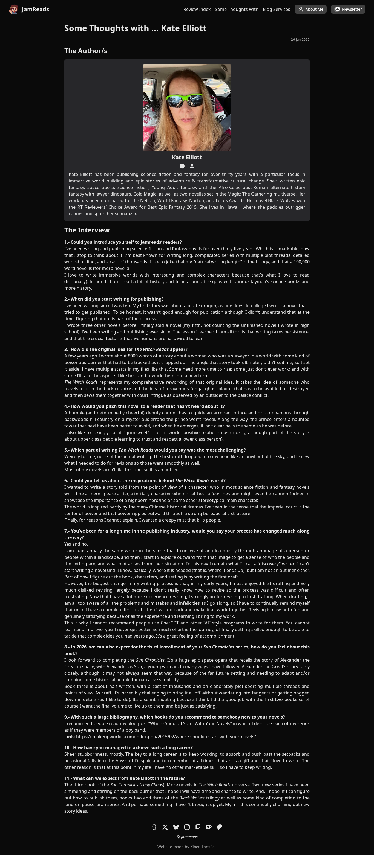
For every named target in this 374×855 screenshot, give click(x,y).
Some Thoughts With (236, 9)
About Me (314, 9)
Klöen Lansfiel (203, 846)
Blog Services (276, 9)
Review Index (197, 9)
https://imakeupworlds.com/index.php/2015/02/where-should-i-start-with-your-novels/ (166, 737)
